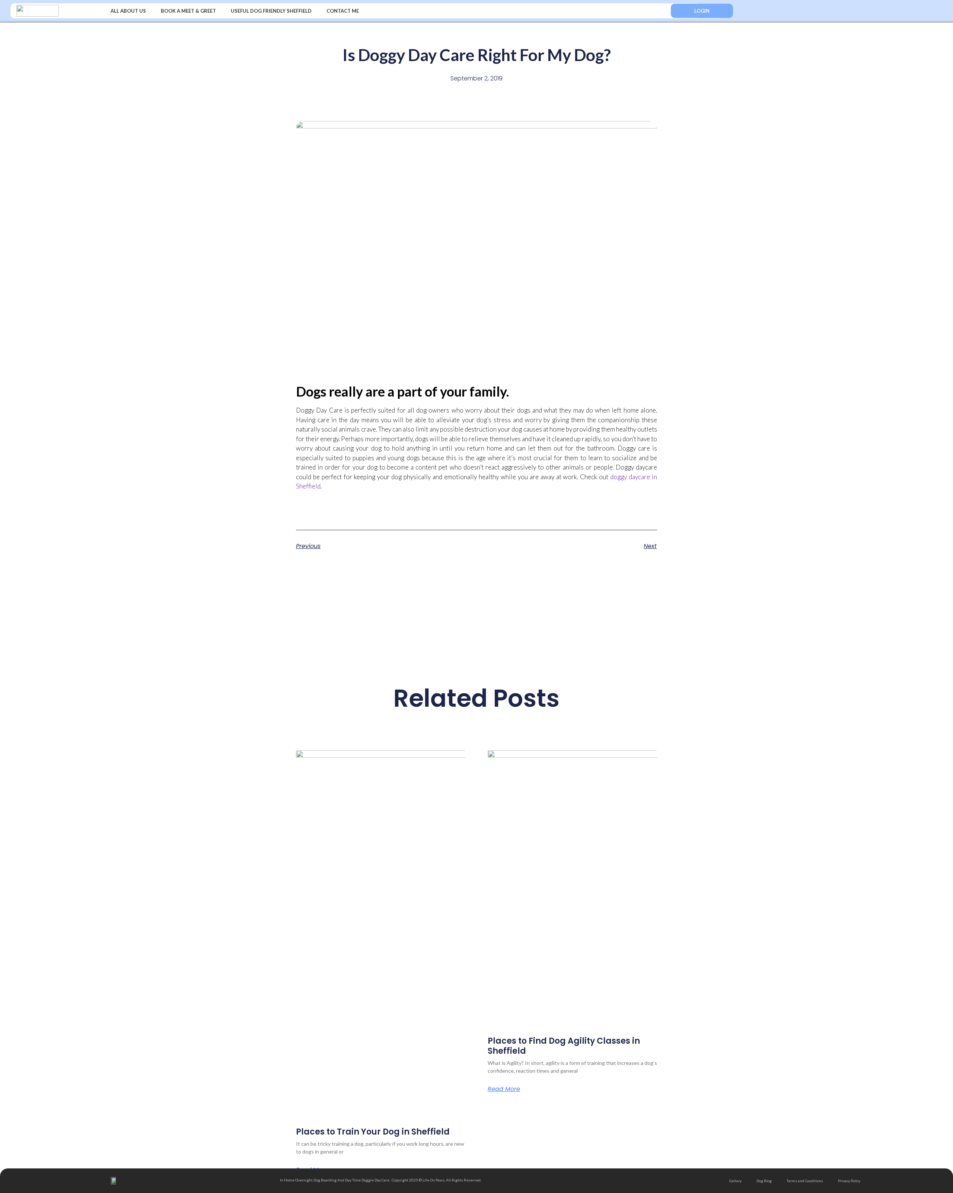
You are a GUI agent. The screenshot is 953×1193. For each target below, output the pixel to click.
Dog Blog (764, 1180)
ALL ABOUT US (128, 11)
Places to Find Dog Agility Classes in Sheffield (564, 1045)
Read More (504, 1089)
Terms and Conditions (805, 1180)
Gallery (735, 1180)
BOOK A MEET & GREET (188, 11)
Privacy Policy (849, 1180)
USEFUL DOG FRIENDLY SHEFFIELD (271, 11)
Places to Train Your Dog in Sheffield (373, 1132)
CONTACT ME (342, 11)
